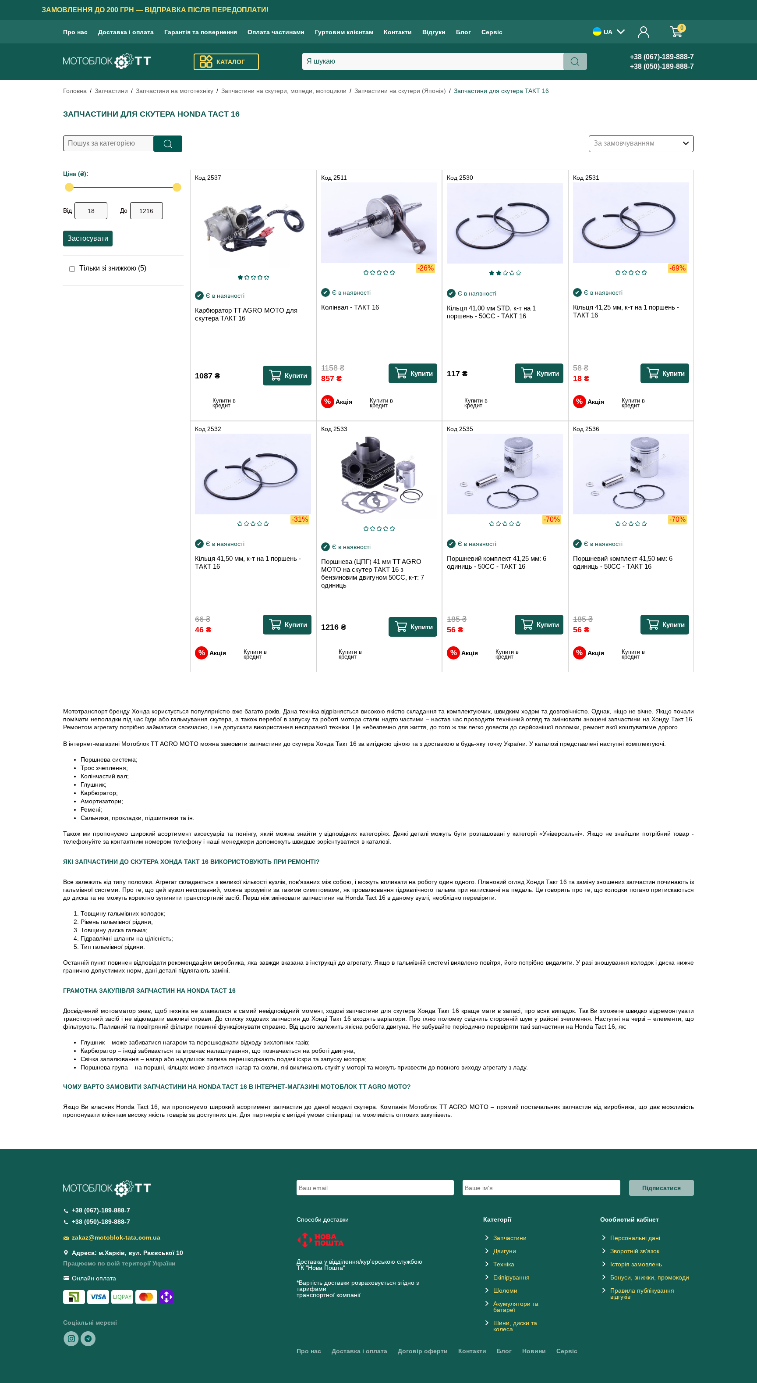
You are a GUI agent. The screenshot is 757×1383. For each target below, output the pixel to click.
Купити (296, 375)
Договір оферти (423, 1350)
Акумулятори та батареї (515, 1306)
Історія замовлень (636, 1264)
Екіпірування (511, 1277)
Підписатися (661, 1187)
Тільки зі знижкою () (112, 268)
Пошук (168, 143)
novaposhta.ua (367, 1267)
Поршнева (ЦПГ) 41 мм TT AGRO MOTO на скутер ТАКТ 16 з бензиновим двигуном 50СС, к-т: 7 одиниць (372, 573)
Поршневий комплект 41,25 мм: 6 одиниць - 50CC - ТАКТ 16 (496, 562)
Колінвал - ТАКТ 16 (350, 307)
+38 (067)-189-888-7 (662, 57)
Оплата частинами (276, 32)
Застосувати (87, 238)
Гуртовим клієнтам (344, 32)
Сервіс (491, 32)
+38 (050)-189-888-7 (662, 66)
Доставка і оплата (126, 32)
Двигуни (504, 1251)
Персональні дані (635, 1237)
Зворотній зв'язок (634, 1251)
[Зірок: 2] (247, 277)
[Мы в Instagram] (71, 1338)
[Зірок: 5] (266, 277)
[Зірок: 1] (240, 277)
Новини (534, 1350)
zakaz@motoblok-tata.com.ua (116, 1237)
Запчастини (111, 90)
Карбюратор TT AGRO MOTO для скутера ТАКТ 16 (246, 314)
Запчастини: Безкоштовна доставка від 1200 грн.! (378, 10)
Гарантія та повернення (200, 32)
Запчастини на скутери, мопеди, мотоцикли (284, 90)
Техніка (503, 1264)
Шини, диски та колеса (515, 1326)
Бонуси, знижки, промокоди (649, 1277)
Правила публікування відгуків (642, 1293)
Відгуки (434, 32)
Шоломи (505, 1290)
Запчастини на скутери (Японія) (400, 90)
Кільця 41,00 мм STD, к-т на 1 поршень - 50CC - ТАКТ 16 (491, 312)
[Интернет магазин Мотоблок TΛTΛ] (107, 62)
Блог (463, 32)
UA (608, 32)
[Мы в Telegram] (88, 1338)
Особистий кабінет (644, 32)
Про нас (75, 32)
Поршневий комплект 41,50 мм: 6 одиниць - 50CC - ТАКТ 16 (622, 562)
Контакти (398, 32)
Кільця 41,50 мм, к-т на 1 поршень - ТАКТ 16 (248, 562)
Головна (75, 90)
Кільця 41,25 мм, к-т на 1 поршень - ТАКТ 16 (626, 311)
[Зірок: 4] (260, 277)
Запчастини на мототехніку (174, 90)
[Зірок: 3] (253, 277)
